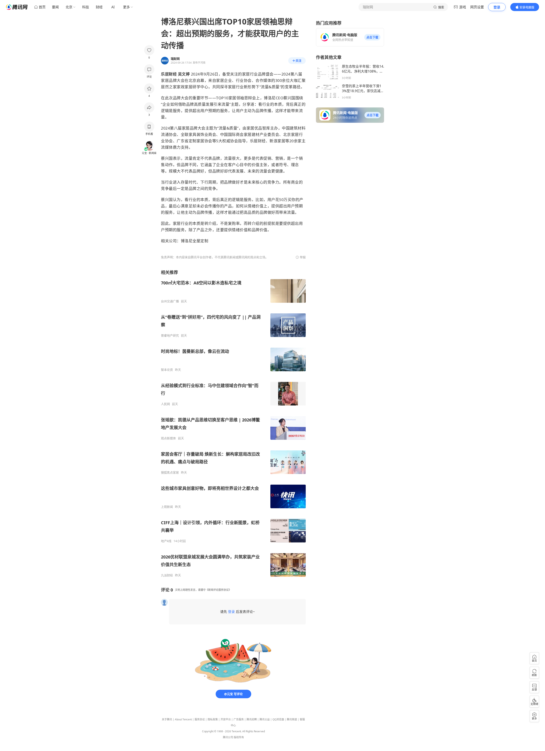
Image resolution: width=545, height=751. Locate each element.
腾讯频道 (292, 719)
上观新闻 (167, 506)
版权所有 (239, 737)
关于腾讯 (167, 719)
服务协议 (200, 719)
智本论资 (167, 369)
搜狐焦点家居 (170, 472)
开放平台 (226, 719)
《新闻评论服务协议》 (218, 590)
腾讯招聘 (252, 719)
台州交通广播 (170, 301)
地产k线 (166, 541)
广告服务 (239, 719)
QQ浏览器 (278, 719)
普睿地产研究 (170, 335)
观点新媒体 (168, 438)
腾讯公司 (228, 737)
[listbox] (233, 423)
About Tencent (183, 719)
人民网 (165, 404)
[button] (372, 37)
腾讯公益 (265, 719)
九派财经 (167, 575)
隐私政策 (213, 719)
